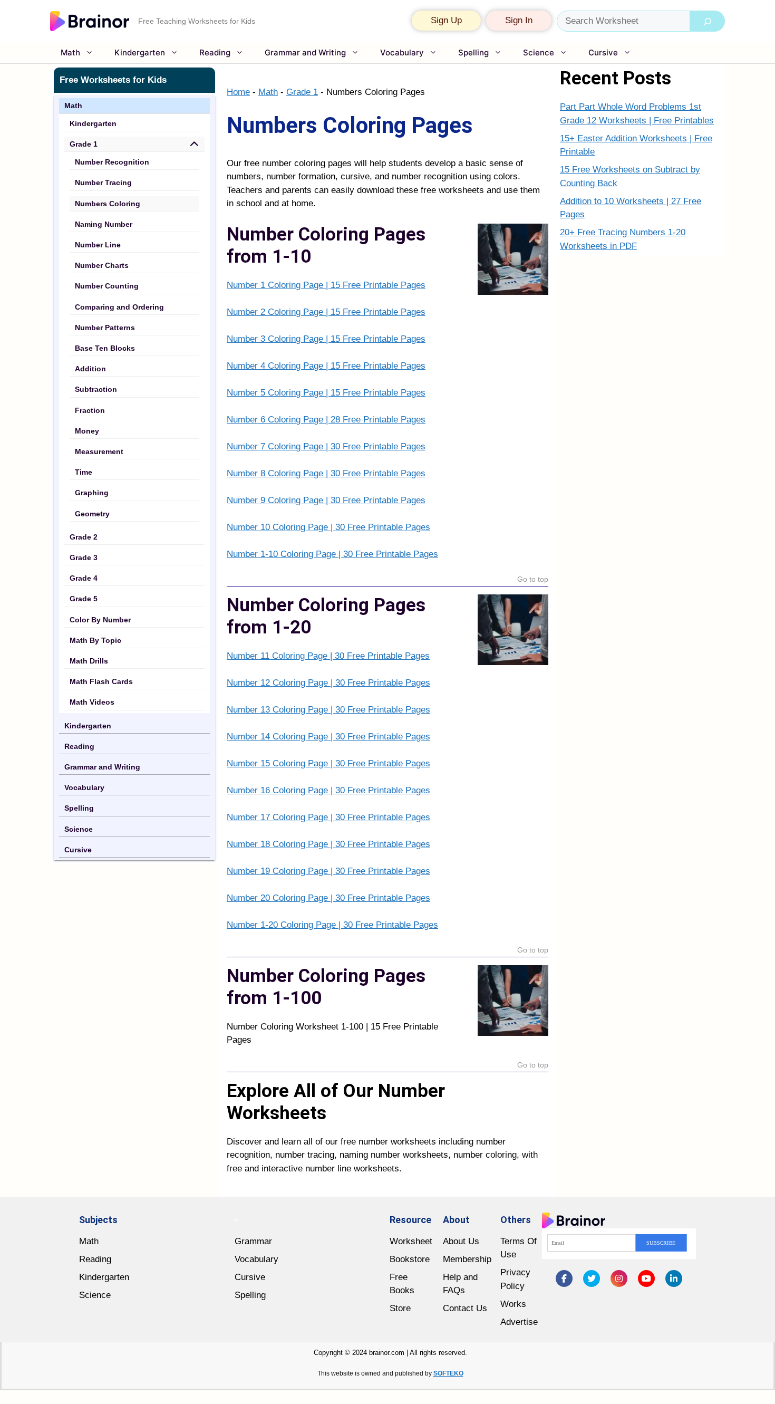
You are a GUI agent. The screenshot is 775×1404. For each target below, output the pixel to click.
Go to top (532, 579)
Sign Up (446, 20)
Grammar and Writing (305, 52)
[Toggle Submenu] (194, 144)
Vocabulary (402, 52)
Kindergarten (139, 52)
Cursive (603, 52)
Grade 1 (302, 92)
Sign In (518, 20)
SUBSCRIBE (661, 1243)
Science (538, 52)
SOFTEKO (448, 1373)
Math (70, 52)
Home (238, 92)
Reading (214, 52)
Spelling (473, 52)
